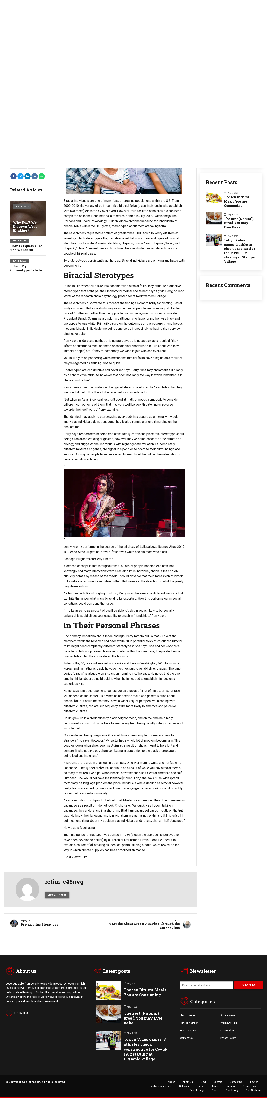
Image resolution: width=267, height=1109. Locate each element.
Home (200, 1086)
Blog (203, 1081)
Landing (230, 1086)
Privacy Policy (228, 1037)
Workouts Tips (228, 1022)
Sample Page (197, 1090)
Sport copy (232, 1090)
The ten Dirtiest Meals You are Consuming (236, 201)
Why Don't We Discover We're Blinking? (25, 226)
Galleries (184, 1086)
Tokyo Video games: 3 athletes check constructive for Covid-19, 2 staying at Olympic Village (240, 250)
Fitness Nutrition (189, 1022)
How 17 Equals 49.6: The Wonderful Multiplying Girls (26, 250)
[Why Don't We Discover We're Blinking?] (28, 218)
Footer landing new (160, 1086)
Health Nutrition (188, 1030)
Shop (215, 1090)
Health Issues (22, 206)
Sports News (227, 1015)
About (171, 1081)
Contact (217, 1081)
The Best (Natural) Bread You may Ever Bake (239, 223)
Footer (254, 1081)
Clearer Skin (227, 1030)
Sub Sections (253, 1090)
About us (187, 1081)
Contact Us (186, 1037)
